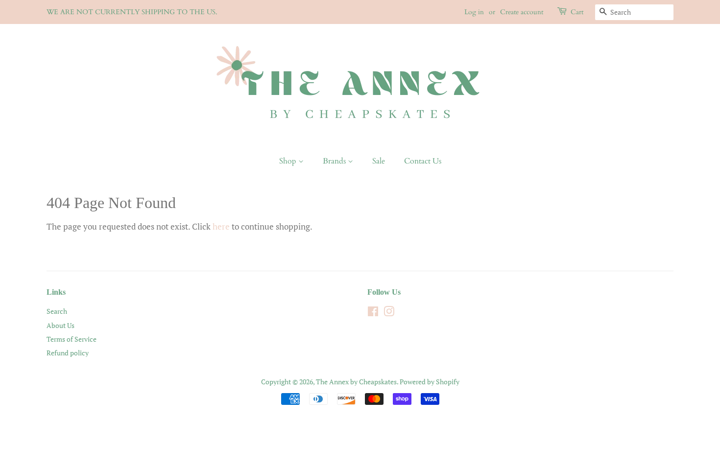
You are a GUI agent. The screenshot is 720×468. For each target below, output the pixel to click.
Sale (378, 161)
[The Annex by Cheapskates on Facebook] (373, 313)
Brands (335, 161)
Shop (288, 161)
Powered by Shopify (429, 381)
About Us (60, 325)
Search (57, 311)
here (221, 226)
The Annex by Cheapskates (356, 381)
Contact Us (422, 161)
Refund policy (68, 352)
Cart (577, 12)
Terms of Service (71, 339)
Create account (521, 12)
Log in (474, 12)
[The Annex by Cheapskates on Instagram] (389, 313)
